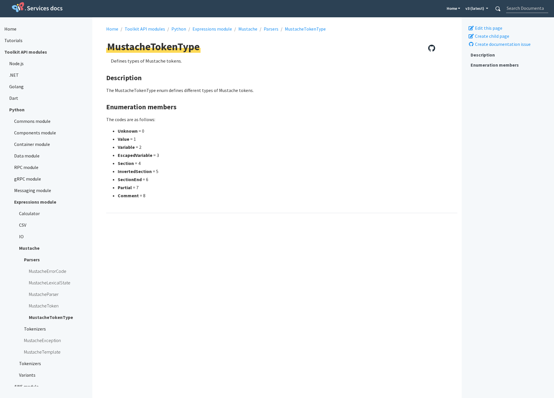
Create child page (491, 36)
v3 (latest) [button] (475, 8)
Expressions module (212, 29)
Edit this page (488, 28)
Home (452, 8)
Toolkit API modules (145, 29)
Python (178, 29)
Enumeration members (495, 65)
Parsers (271, 29)
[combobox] (527, 8)
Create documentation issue (502, 44)
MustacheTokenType (305, 29)
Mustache (247, 29)
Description (483, 55)
